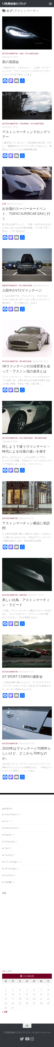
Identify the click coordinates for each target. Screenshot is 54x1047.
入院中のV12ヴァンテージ (22, 290)
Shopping (9, 841)
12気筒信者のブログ (14, 3)
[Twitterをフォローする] (22, 1039)
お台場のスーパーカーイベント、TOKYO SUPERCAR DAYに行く (26, 213)
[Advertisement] (27, 930)
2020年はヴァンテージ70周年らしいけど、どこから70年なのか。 (26, 753)
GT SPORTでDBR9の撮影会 (22, 676)
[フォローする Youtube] (27, 1039)
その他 (8, 882)
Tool (7, 848)
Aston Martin (10, 53)
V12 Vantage (31, 53)
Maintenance (9, 285)
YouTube (9, 875)
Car (21, 53)
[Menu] (50, 3)
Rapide (23, 595)
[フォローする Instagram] (32, 1039)
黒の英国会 (10, 61)
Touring (24, 123)
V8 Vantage (25, 361)
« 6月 (4, 1011)
